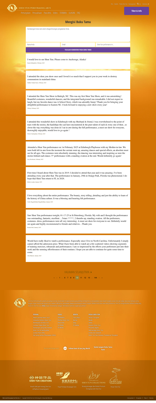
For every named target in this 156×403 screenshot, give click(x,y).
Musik (90, 320)
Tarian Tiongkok (94, 318)
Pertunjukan (25, 13)
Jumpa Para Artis (39, 333)
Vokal (90, 323)
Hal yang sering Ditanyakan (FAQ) (44, 335)
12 (85, 277)
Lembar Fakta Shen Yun (41, 325)
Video (55, 13)
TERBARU (63, 13)
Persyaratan (138, 398)
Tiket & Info (136, 10)
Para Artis (47, 13)
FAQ (78, 13)
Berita (75, 314)
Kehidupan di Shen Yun (41, 323)
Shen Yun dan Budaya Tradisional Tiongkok (103, 335)
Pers (112, 4)
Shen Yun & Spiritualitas (41, 330)
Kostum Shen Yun (94, 325)
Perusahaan (37, 13)
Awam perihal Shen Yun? (41, 318)
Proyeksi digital (94, 328)
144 (95, 277)
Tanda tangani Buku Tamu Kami (103, 348)
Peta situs (151, 398)
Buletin (116, 4)
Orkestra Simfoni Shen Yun (42, 320)
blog (74, 323)
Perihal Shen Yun (63, 320)
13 (89, 277)
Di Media (61, 328)
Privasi (145, 398)
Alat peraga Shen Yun (96, 330)
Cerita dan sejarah (95, 333)
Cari (140, 4)
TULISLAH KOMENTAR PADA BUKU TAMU (78, 50)
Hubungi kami (132, 4)
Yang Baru (76, 318)
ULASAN (72, 13)
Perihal (36, 314)
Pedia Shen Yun (123, 4)
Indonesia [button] (145, 4)
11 (81, 277)
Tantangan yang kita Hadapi (42, 328)
